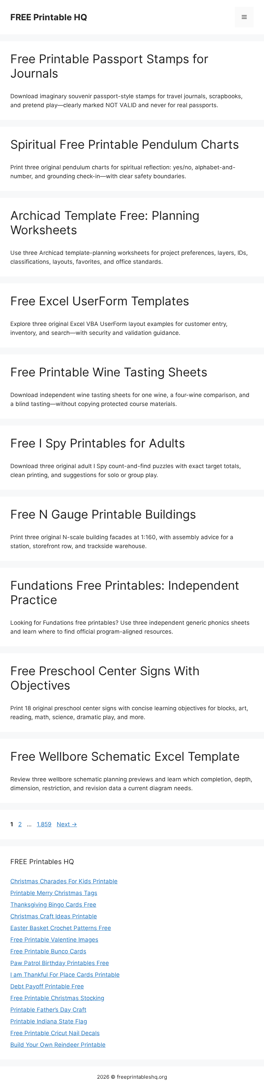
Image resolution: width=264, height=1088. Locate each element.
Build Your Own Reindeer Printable (58, 1044)
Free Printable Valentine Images (54, 939)
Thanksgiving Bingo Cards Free (53, 904)
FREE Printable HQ (48, 17)
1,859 (44, 824)
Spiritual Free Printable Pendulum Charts (124, 144)
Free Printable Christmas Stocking (57, 998)
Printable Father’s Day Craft (48, 1009)
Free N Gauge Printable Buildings (103, 514)
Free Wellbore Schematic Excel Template (125, 756)
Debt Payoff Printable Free (47, 986)
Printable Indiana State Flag (48, 1021)
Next (67, 824)
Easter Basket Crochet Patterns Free (60, 928)
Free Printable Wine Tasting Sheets (108, 372)
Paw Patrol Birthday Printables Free (59, 963)
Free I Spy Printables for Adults (97, 443)
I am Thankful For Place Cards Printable (65, 974)
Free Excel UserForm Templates (99, 301)
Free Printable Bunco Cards (48, 951)
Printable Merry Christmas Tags (53, 892)
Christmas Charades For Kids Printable (64, 881)
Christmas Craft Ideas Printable (53, 916)
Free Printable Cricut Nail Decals (55, 1033)
